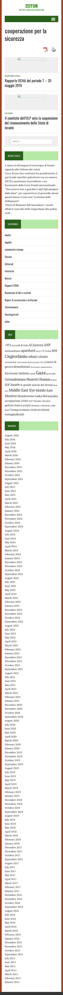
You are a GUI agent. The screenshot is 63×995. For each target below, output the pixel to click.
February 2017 (13, 887)
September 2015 (14, 954)
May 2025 (10, 494)
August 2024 (12, 530)
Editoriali (9, 264)
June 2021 (10, 681)
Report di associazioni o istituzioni (21, 300)
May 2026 (10, 447)
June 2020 (10, 728)
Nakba (38, 396)
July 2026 (10, 439)
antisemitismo (12, 351)
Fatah (32, 373)
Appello (8, 242)
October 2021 (12, 665)
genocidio (51, 373)
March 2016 (11, 930)
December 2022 (13, 609)
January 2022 (12, 653)
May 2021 (10, 685)
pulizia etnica (13, 405)
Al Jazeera (36, 345)
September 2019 (14, 764)
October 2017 (12, 855)
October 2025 (12, 475)
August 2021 (12, 673)
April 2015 (11, 970)
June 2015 (10, 962)
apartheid (28, 350)
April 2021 (11, 689)
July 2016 (10, 914)
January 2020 (12, 748)
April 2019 (11, 784)
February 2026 (13, 459)
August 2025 (12, 483)
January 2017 (12, 891)
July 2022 (10, 629)
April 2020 (11, 736)
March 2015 (11, 974)
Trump (14, 410)
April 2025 (11, 499)
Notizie (9, 113)
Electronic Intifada (17, 373)
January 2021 (12, 700)
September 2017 (14, 859)
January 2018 (12, 843)
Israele (15, 385)
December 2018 (13, 800)
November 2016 (13, 899)
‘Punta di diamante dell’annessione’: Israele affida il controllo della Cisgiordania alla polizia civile (31, 209)
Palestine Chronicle (41, 401)
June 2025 (10, 491)
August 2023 (12, 578)
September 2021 (14, 669)
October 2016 (12, 903)
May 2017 (10, 875)
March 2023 (11, 598)
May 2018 (10, 827)
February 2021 (13, 697)
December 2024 (13, 514)
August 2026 (12, 435)
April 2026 (11, 451)
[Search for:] (31, 141)
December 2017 (13, 847)
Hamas (44, 379)
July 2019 (10, 772)
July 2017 (10, 867)
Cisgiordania (16, 356)
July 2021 (10, 677)
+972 (8, 345)
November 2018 (13, 804)
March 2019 (11, 788)
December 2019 (13, 752)
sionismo (35, 405)
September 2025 (14, 479)
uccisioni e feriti (28, 410)
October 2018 (12, 807)
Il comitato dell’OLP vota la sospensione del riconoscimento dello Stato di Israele (31, 122)
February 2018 (13, 839)
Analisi (8, 235)
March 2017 (11, 883)
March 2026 (11, 455)
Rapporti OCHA (12, 76)
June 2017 (10, 871)
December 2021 (13, 657)
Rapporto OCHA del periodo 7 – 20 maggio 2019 (28, 83)
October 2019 (12, 760)
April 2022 (11, 641)
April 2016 (11, 926)
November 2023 (13, 566)
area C (39, 351)
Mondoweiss (25, 396)
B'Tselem (47, 351)
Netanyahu (50, 396)
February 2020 (13, 744)
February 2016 (13, 934)
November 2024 (13, 518)
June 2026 (10, 443)
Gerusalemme (15, 379)
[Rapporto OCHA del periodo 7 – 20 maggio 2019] (31, 70)
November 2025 (13, 471)
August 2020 (12, 720)
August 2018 (12, 815)
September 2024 (14, 526)
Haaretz (32, 379)
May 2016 (10, 922)
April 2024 (11, 546)
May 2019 (10, 780)
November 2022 (13, 613)
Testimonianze (11, 307)
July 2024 (10, 534)
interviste (9, 271)
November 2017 (13, 851)
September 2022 (14, 621)
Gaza (41, 373)
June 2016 (10, 918)
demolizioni (21, 366)
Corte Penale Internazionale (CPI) (30, 362)
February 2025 (13, 506)
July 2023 (10, 582)
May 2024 (10, 542)
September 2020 (14, 716)
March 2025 (11, 503)
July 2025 (10, 487)
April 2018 (11, 831)
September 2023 (14, 574)
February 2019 (13, 792)
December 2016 (13, 895)
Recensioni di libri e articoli (18, 293)
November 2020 (13, 708)
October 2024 (12, 522)
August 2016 (12, 911)
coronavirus (10, 362)
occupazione (12, 401)
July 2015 (10, 958)
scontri (26, 405)
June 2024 (10, 538)
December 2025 (13, 467)
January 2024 (12, 558)
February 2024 (13, 554)
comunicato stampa (14, 249)
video (7, 321)
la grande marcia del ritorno (36, 385)
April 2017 (11, 879)
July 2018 (10, 819)
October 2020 (12, 712)
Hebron (54, 380)
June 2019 (10, 776)
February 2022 (13, 649)
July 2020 (10, 724)
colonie (42, 357)
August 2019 (12, 768)
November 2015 (13, 946)
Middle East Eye (22, 390)
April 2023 (11, 594)
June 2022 (10, 633)
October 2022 (12, 617)
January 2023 (12, 605)
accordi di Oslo (20, 345)
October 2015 (12, 950)
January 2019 (12, 796)
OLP (31, 401)
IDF (7, 385)
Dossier (8, 257)
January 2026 (12, 463)
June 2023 (10, 586)
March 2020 (11, 740)
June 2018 (10, 823)
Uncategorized (11, 314)
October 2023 (12, 570)
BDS (54, 351)
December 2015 (13, 942)
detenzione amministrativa (41, 367)
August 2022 (12, 625)
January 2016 (12, 938)
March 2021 (11, 693)
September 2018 (14, 811)
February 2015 (13, 978)
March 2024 (11, 550)
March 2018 (11, 835)
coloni (32, 356)
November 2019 (13, 756)
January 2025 (12, 510)
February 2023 (13, 601)
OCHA (24, 401)
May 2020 (10, 732)
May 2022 (10, 637)
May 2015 (10, 966)
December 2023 (13, 562)
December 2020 (13, 705)
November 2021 (13, 661)
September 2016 (14, 906)
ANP (47, 345)
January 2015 (12, 982)
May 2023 (10, 590)
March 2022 (11, 645)
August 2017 (12, 863)
